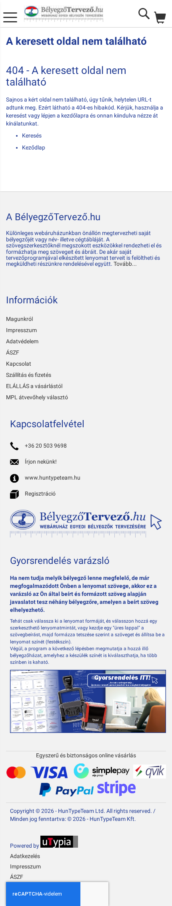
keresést (16, 115)
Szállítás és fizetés (28, 375)
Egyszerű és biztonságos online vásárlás (86, 755)
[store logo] (63, 14)
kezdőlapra (75, 115)
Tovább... (125, 264)
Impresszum (21, 330)
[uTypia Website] (59, 845)
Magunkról (19, 319)
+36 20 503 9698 (46, 445)
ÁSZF (12, 352)
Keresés (32, 135)
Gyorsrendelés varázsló (60, 560)
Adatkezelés (25, 856)
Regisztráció (40, 493)
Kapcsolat (18, 363)
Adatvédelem (22, 341)
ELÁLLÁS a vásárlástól (34, 386)
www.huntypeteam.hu (52, 477)
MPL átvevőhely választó (37, 397)
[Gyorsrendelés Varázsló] (88, 731)
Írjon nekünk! (41, 461)
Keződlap (33, 147)
